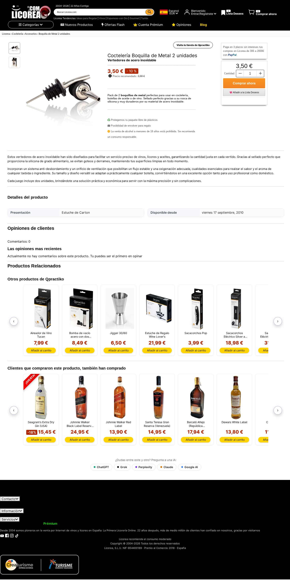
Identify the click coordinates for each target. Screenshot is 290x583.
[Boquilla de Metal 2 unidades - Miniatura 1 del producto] (14, 48)
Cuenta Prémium (150, 25)
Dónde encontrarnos (200, 515)
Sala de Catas (170, 523)
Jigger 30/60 (118, 333)
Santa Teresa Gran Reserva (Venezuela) (157, 423)
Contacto (9, 499)
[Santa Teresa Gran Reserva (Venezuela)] (158, 397)
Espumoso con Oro (117, 18)
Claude (168, 467)
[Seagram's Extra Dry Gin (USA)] (41, 397)
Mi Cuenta (10, 523)
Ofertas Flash (114, 25)
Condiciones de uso (17, 515)
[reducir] (240, 73)
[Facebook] (7, 535)
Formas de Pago (137, 515)
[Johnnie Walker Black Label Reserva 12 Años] (81, 397)
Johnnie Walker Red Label (118, 423)
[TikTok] (17, 535)
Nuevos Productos (78, 25)
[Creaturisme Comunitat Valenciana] (39, 564)
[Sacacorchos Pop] (197, 308)
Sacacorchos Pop (195, 333)
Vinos (102, 18)
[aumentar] (260, 73)
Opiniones (183, 25)
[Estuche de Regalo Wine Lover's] (158, 308)
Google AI (191, 467)
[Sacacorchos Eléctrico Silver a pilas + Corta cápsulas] (236, 308)
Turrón (144, 18)
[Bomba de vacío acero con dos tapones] (81, 308)
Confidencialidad (48, 515)
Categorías (31, 25)
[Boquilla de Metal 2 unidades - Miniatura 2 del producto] (14, 62)
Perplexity (145, 467)
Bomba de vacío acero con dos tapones (79, 334)
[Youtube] (2, 535)
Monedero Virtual (75, 523)
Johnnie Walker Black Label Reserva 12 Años (80, 423)
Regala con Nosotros (107, 523)
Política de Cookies (167, 515)
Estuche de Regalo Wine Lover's (157, 334)
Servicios (8, 519)
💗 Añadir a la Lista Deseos (244, 92)
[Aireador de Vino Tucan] (42, 308)
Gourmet (134, 18)
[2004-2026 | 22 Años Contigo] (31, 12)
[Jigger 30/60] (120, 308)
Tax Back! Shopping (143, 523)
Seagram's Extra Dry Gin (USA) (41, 423)
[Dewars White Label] (236, 397)
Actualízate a (40, 523)
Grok (123, 467)
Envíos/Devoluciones (81, 515)
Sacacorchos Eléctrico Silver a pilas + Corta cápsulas (234, 334)
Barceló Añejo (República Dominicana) (196, 423)
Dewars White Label (234, 422)
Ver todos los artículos (20, 494)
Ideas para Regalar (87, 18)
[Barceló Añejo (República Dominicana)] (197, 397)
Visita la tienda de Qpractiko (193, 45)
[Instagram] (12, 535)
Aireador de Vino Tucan (41, 334)
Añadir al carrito (41, 350)
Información (10, 511)
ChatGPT (103, 467)
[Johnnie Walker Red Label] (120, 397)
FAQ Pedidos (110, 515)
